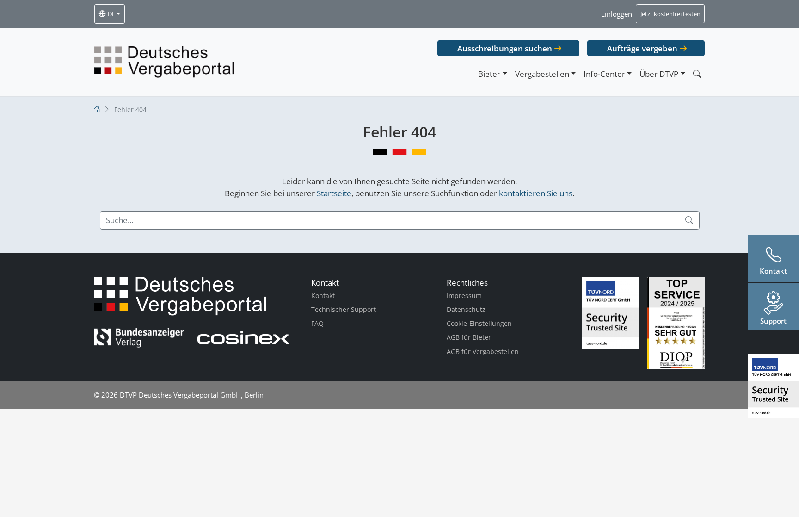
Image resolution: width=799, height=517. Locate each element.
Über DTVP (658, 74)
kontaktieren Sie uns (535, 193)
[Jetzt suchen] (697, 74)
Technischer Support (343, 309)
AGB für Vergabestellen (483, 351)
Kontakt (323, 295)
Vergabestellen (542, 74)
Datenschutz (466, 309)
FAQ (317, 323)
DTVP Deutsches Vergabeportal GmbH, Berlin (192, 394)
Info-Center (604, 74)
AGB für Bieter (469, 337)
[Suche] (689, 220)
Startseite (334, 193)
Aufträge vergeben (642, 48)
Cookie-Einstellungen (479, 323)
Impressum (464, 295)
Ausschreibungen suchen (504, 48)
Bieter (489, 74)
